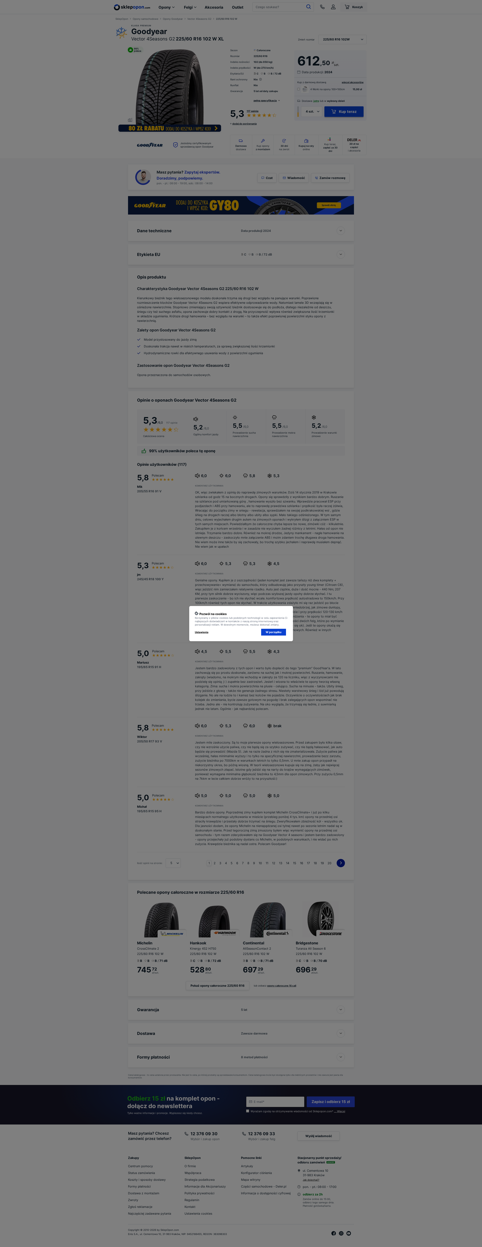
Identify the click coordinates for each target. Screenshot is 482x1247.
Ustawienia (201, 632)
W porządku (273, 632)
